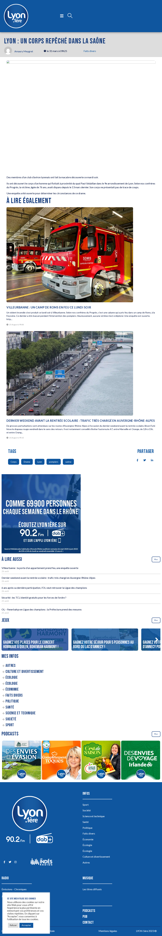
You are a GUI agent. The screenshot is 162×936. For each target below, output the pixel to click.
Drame (27, 461)
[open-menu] (62, 16)
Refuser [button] (13, 925)
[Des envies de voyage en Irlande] (140, 761)
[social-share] (135, 460)
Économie (12, 689)
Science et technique (20, 713)
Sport (10, 725)
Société (11, 719)
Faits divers (90, 50)
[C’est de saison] (101, 761)
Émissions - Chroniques (14, 889)
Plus (156, 559)
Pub (85, 916)
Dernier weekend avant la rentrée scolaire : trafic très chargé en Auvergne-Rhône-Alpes (80, 420)
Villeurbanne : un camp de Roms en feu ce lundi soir (48, 307)
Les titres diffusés (92, 889)
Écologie (12, 677)
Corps (14, 461)
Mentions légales (108, 930)
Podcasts (89, 910)
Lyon (39, 461)
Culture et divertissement (25, 671)
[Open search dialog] (70, 16)
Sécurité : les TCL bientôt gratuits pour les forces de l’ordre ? (34, 597)
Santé (10, 707)
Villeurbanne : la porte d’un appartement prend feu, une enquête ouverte (40, 567)
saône (68, 461)
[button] (156, 639)
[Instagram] (15, 862)
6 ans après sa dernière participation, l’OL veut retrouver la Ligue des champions (44, 587)
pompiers (53, 461)
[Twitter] (10, 862)
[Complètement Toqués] (61, 761)
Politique (12, 701)
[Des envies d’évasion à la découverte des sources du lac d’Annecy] (21, 761)
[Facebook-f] (4, 862)
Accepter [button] (26, 925)
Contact (88, 922)
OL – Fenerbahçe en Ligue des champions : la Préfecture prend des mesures (42, 609)
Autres (11, 665)
